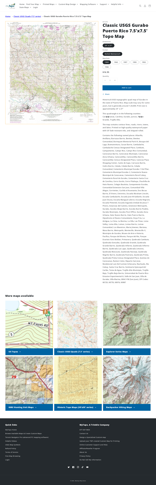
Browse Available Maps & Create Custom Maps (23, 433)
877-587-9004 (85, 430)
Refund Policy (10, 448)
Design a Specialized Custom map (93, 437)
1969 (107, 62)
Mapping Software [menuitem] (88, 4)
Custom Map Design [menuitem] (67, 4)
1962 (116, 62)
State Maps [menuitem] (24, 7)
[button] (140, 6)
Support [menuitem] (103, 4)
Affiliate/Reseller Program (90, 448)
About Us (83, 452)
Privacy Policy (85, 456)
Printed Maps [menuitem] (48, 4)
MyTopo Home (11, 430)
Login (7, 460)
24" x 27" (108, 45)
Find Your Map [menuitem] (32, 4)
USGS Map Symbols (12, 445)
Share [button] (107, 94)
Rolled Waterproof (112, 54)
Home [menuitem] (22, 4)
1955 (135, 62)
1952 (144, 62)
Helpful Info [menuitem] (116, 4)
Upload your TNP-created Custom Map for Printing (99, 441)
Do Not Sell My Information (90, 460)
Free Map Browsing (12, 456)
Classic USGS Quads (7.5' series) (27, 16)
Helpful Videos (11, 441)
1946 (107, 67)
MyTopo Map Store (80, 480)
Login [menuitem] (35, 7)
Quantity (106, 76)
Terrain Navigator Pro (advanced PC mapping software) (26, 437)
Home (7, 16)
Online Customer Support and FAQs (94, 445)
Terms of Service (11, 452)
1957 (125, 62)
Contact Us (84, 433)
